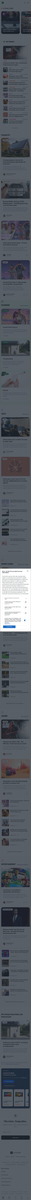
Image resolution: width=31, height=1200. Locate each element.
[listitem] (15, 598)
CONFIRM (9, 626)
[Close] (28, 571)
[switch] (25, 602)
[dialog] (15, 600)
